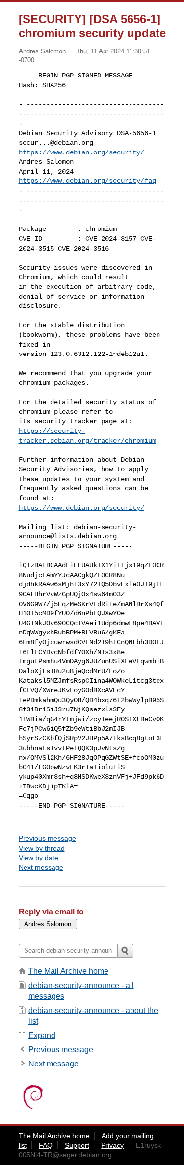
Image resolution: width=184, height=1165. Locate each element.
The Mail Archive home (68, 971)
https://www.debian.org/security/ (81, 152)
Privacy (112, 1145)
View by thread (42, 848)
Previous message (47, 838)
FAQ (46, 1145)
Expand (41, 1035)
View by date (38, 857)
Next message (41, 867)
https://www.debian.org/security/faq (87, 181)
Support (77, 1145)
